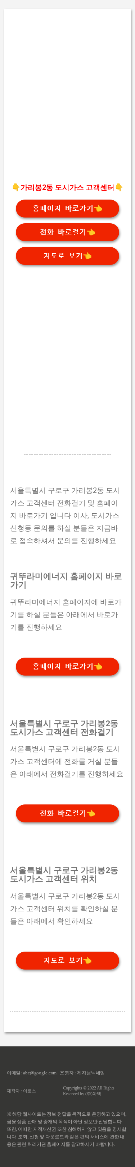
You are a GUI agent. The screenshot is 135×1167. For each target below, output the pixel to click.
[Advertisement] (67, 108)
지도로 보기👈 (67, 256)
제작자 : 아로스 (21, 1090)
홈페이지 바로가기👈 (67, 209)
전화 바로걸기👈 (67, 232)
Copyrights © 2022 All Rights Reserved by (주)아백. (88, 1091)
